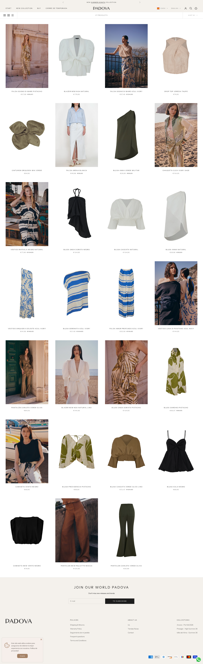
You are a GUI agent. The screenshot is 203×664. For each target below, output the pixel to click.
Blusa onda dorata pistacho (126, 407)
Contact (131, 633)
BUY (39, 8)
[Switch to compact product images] (13, 15)
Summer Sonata (98, 2)
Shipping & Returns (77, 625)
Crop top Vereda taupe (176, 91)
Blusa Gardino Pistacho (176, 407)
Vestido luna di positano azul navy (176, 328)
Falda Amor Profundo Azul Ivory (126, 328)
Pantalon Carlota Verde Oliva (126, 566)
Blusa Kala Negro (176, 487)
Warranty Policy (76, 629)
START (9, 8)
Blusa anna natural (176, 249)
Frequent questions (77, 636)
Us (129, 625)
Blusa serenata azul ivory (76, 328)
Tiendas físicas (133, 629)
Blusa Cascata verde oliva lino (126, 487)
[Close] (41, 639)
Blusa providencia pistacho (76, 487)
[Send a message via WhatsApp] (198, 659)
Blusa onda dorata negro (77, 249)
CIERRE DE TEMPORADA (56, 8)
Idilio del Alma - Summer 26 (187, 633)
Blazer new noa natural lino (77, 407)
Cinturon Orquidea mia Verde (27, 170)
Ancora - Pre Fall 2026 (185, 625)
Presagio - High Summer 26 (187, 629)
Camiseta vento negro (27, 487)
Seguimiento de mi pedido (80, 633)
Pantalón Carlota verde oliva (27, 407)
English (174, 8)
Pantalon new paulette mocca (76, 566)
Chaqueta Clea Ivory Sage (176, 170)
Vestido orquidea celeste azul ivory (27, 328)
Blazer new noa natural (76, 91)
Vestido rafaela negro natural (27, 249)
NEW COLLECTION (24, 8)
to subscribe (120, 601)
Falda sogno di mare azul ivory (126, 91)
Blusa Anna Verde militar (126, 170)
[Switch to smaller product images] (9, 15)
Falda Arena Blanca (76, 170)
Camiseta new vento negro (27, 566)
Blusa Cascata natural (126, 249)
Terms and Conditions (78, 640)
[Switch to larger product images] (5, 15)
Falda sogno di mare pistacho (27, 91)
